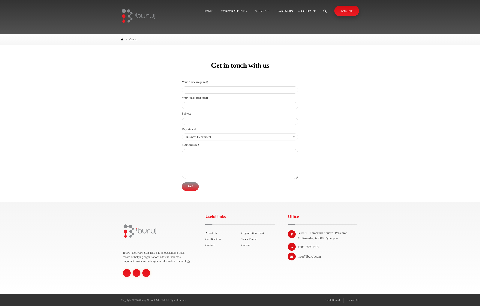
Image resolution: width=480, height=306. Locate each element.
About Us (211, 233)
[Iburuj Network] (138, 15)
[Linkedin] (146, 273)
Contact (209, 245)
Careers (245, 245)
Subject (186, 113)
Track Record (249, 239)
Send (190, 186)
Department (189, 129)
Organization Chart (252, 233)
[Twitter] (136, 273)
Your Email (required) (195, 97)
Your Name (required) (195, 82)
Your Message (190, 144)
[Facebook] (127, 273)
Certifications (213, 239)
